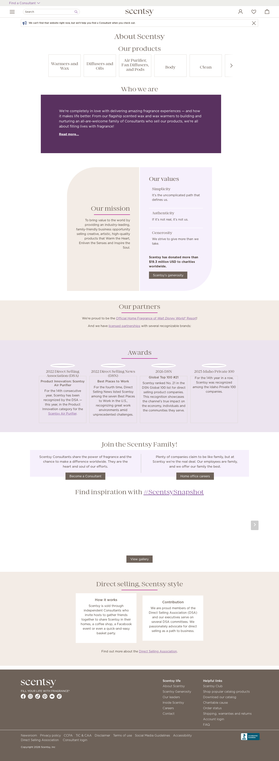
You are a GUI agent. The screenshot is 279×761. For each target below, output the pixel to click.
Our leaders (171, 697)
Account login (213, 719)
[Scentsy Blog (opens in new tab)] (59, 696)
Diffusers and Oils (100, 66)
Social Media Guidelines (152, 735)
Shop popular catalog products (226, 691)
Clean (206, 67)
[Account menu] (236, 12)
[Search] (76, 12)
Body (170, 67)
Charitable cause (215, 702)
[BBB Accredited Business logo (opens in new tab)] (251, 736)
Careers (168, 708)
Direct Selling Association (158, 651)
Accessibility (182, 735)
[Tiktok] (38, 696)
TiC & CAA (84, 735)
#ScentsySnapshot (173, 492)
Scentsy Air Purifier (62, 413)
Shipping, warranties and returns (227, 713)
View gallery (139, 559)
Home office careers (195, 476)
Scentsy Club (213, 686)
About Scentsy (174, 686)
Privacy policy (50, 735)
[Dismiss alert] (254, 23)
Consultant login (75, 740)
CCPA (68, 735)
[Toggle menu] (12, 11)
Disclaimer (102, 735)
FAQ (206, 724)
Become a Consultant (85, 476)
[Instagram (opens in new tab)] (30, 696)
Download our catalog (219, 697)
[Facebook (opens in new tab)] (23, 696)
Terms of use (122, 735)
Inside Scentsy (173, 702)
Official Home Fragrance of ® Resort (156, 318)
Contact (168, 713)
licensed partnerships (124, 326)
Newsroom (29, 735)
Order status (212, 708)
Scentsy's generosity (168, 275)
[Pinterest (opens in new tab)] (45, 696)
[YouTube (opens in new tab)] (52, 696)
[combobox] (51, 12)
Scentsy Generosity (177, 691)
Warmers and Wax (64, 66)
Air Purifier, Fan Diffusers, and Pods (135, 65)
